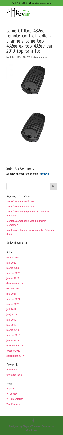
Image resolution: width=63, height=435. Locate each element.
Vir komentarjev (14, 399)
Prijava (10, 388)
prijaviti (45, 173)
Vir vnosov (11, 393)
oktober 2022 (13, 288)
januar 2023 (12, 278)
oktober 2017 (13, 350)
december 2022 (14, 283)
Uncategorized (14, 374)
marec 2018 (12, 330)
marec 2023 (12, 268)
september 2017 (15, 355)
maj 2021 (11, 293)
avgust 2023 (12, 257)
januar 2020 (12, 304)
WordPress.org (14, 404)
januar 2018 (12, 340)
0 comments (40, 57)
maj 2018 (11, 325)
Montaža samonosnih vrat (20, 201)
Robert (13, 57)
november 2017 (14, 345)
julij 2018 (11, 319)
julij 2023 (11, 262)
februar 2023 (13, 273)
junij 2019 (11, 314)
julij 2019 (11, 309)
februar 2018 (13, 335)
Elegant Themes (31, 426)
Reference (11, 369)
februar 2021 (13, 299)
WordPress (31, 430)
